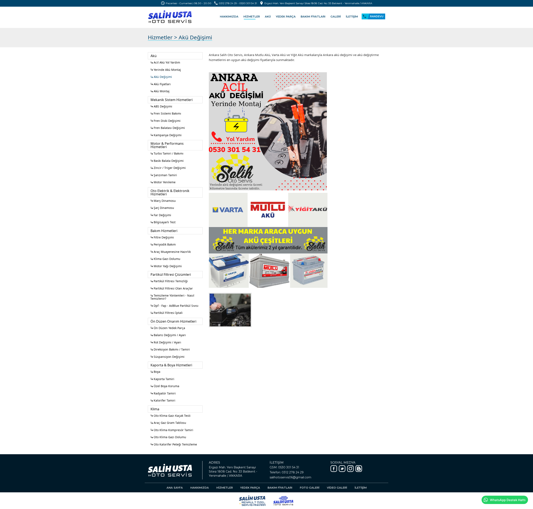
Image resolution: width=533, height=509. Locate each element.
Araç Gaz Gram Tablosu (168, 423)
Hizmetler (160, 37)
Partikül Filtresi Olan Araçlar (171, 288)
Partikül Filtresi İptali (166, 313)
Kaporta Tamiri (162, 379)
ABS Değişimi (161, 106)
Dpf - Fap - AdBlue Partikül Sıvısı (174, 306)
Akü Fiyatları (160, 84)
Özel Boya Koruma (164, 386)
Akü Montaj (159, 91)
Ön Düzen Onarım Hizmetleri (173, 321)
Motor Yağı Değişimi (166, 266)
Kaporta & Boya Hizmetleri (171, 365)
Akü (154, 56)
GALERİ (335, 16)
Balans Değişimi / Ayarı (168, 335)
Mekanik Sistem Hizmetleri (172, 99)
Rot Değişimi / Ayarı (165, 342)
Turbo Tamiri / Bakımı (166, 153)
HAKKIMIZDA (229, 16)
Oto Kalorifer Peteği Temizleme (173, 444)
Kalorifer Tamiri (162, 400)
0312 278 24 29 (228, 3)
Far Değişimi (160, 215)
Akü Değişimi (161, 77)
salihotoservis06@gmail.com (290, 477)
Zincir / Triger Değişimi (168, 168)
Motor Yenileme (163, 182)
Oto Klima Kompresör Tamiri (171, 430)
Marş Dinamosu (163, 201)
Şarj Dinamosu (162, 208)
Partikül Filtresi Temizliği (169, 281)
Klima (155, 409)
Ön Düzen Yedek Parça (167, 328)
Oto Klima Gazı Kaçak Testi (170, 416)
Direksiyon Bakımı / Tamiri (170, 349)
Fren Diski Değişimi (165, 121)
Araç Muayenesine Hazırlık (170, 252)
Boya (155, 372)
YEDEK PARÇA (286, 16)
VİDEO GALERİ (337, 487)
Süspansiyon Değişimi (167, 357)
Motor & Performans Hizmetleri (167, 145)
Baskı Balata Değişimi (167, 161)
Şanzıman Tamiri (163, 175)
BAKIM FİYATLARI (313, 16)
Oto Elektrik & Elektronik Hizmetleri (170, 192)
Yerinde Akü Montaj (165, 70)
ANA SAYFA (175, 487)
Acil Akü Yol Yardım (165, 62)
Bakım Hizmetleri (164, 230)
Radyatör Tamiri (163, 393)
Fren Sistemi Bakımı (165, 113)
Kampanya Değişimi (166, 135)
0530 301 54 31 (248, 3)
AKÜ (268, 16)
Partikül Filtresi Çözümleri (171, 274)
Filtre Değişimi (162, 237)
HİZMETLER (251, 16)
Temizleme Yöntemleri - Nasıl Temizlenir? (172, 297)
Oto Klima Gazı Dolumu (168, 437)
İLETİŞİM (352, 16)
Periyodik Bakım (163, 244)
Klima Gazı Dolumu (165, 259)
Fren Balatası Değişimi (167, 128)
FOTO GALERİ (309, 487)
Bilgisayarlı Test (163, 222)
